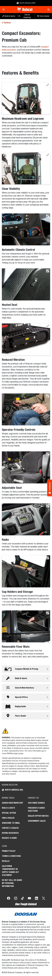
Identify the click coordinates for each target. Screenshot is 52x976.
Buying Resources (10, 833)
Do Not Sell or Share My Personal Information (12, 883)
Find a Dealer (8, 818)
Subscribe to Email (11, 823)
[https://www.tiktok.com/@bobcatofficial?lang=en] (22, 899)
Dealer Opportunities (38, 816)
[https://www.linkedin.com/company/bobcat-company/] (36, 899)
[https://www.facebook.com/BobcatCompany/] (8, 899)
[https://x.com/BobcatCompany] (43, 899)
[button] (47, 84)
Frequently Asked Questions (36, 809)
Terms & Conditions (11, 856)
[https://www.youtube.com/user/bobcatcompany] (29, 899)
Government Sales (37, 821)
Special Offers (9, 813)
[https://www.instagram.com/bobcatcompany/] (15, 899)
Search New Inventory (12, 803)
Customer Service (36, 803)
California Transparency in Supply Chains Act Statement (10, 870)
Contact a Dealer (10, 828)
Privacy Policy (8, 851)
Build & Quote (8, 808)
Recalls (5, 861)
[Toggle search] (48, 9)
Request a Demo (9, 838)
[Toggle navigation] (4, 9)
